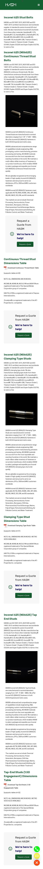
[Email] (37, 856)
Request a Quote (25, 244)
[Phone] (37, 849)
